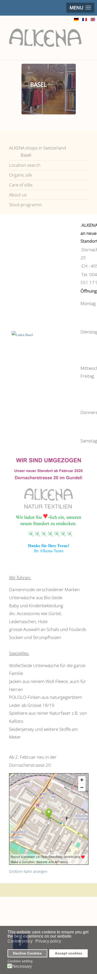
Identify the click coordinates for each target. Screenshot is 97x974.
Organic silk (20, 175)
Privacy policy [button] (48, 941)
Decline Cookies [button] (27, 953)
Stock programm (25, 205)
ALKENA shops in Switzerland (37, 148)
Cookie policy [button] (20, 941)
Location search (24, 165)
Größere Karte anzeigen (28, 871)
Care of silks (21, 185)
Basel (26, 155)
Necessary (22, 966)
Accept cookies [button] (68, 953)
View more (58, 98)
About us (18, 195)
